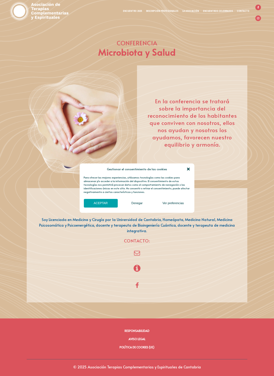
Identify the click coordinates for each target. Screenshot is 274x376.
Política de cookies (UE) (137, 347)
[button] (188, 169)
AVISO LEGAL (137, 339)
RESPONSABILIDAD (137, 331)
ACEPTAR (101, 203)
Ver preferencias (173, 203)
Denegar (137, 203)
